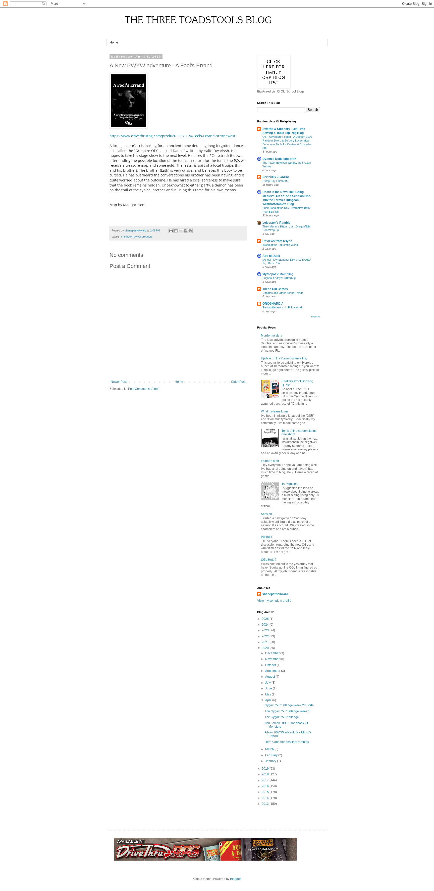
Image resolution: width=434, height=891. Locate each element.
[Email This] (171, 230)
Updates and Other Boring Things (282, 292)
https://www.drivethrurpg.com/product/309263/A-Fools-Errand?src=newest (172, 135)
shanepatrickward (275, 594)
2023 (265, 630)
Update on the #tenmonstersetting (284, 358)
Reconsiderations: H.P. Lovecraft (282, 307)
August (270, 676)
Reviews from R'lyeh (277, 241)
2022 (265, 636)
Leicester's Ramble (276, 222)
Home (114, 42)
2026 (265, 619)
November (272, 659)
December (272, 653)
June (269, 688)
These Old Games (275, 289)
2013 (265, 804)
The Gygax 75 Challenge (282, 717)
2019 (265, 768)
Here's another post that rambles (287, 742)
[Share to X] (180, 230)
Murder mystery (271, 335)
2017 (265, 780)
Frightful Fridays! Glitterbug (279, 277)
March (270, 749)
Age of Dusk (271, 256)
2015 (265, 792)
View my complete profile (274, 600)
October (271, 665)
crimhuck (126, 236)
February (271, 755)
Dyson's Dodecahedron (279, 159)
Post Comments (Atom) (143, 389)
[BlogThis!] (175, 230)
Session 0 (268, 514)
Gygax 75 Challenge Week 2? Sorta (289, 705)
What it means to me (275, 411)
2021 (265, 642)
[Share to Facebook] (185, 230)
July (268, 682)
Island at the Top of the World (280, 244)
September (273, 671)
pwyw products (143, 236)
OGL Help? (268, 559)
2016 (265, 786)
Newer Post (119, 382)
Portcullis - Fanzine (276, 177)
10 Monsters (290, 484)
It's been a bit (270, 461)
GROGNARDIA (273, 303)
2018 (265, 774)
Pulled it (266, 537)
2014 (265, 798)
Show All (315, 316)
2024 (265, 624)
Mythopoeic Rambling (277, 274)
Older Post (238, 382)
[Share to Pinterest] (190, 230)
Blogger (235, 879)
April (268, 700)
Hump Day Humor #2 (275, 180)
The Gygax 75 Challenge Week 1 (287, 711)
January (271, 761)
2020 (265, 648)
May (268, 694)
